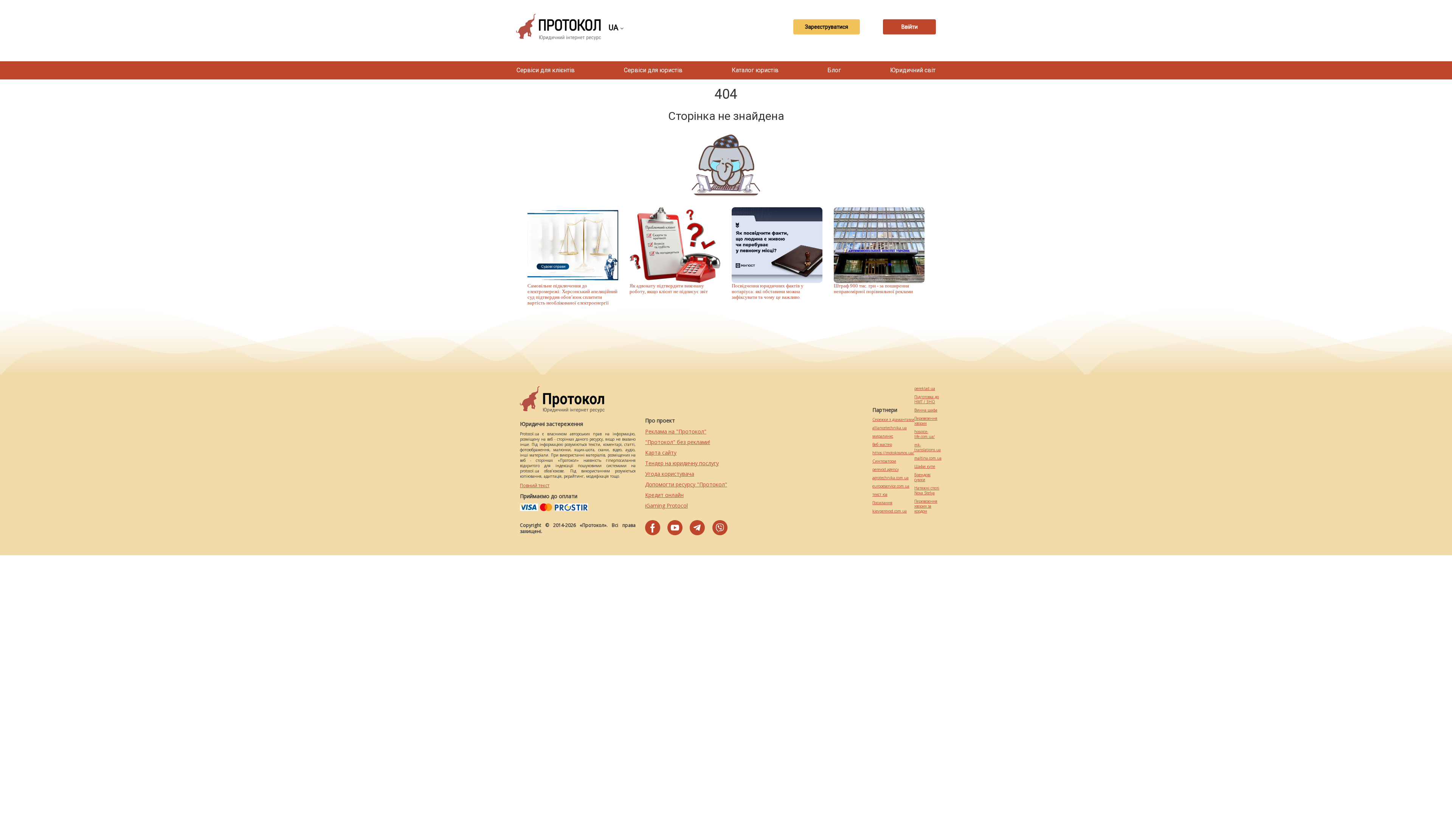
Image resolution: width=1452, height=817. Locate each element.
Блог (834, 70)
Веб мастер (882, 444)
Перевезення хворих (925, 421)
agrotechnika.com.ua (890, 477)
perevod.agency (885, 469)
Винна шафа (925, 410)
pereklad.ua (924, 388)
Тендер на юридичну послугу (682, 463)
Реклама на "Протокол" (675, 431)
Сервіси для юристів (653, 70)
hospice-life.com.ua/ (924, 434)
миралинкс (882, 436)
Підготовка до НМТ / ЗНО (926, 399)
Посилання (882, 502)
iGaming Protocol (666, 505)
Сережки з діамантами (893, 419)
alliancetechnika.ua (889, 428)
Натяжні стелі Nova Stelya (926, 490)
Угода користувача (669, 473)
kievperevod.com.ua (889, 511)
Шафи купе (924, 466)
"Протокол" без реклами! (677, 442)
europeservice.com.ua (890, 486)
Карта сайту (660, 452)
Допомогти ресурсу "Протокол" (686, 484)
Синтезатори (884, 461)
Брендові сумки (922, 477)
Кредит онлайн (664, 495)
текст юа (879, 494)
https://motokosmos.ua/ (893, 452)
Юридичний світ (912, 70)
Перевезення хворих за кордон (925, 506)
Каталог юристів (755, 70)
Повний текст (534, 485)
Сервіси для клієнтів (546, 70)
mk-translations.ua (927, 447)
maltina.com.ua (928, 458)
